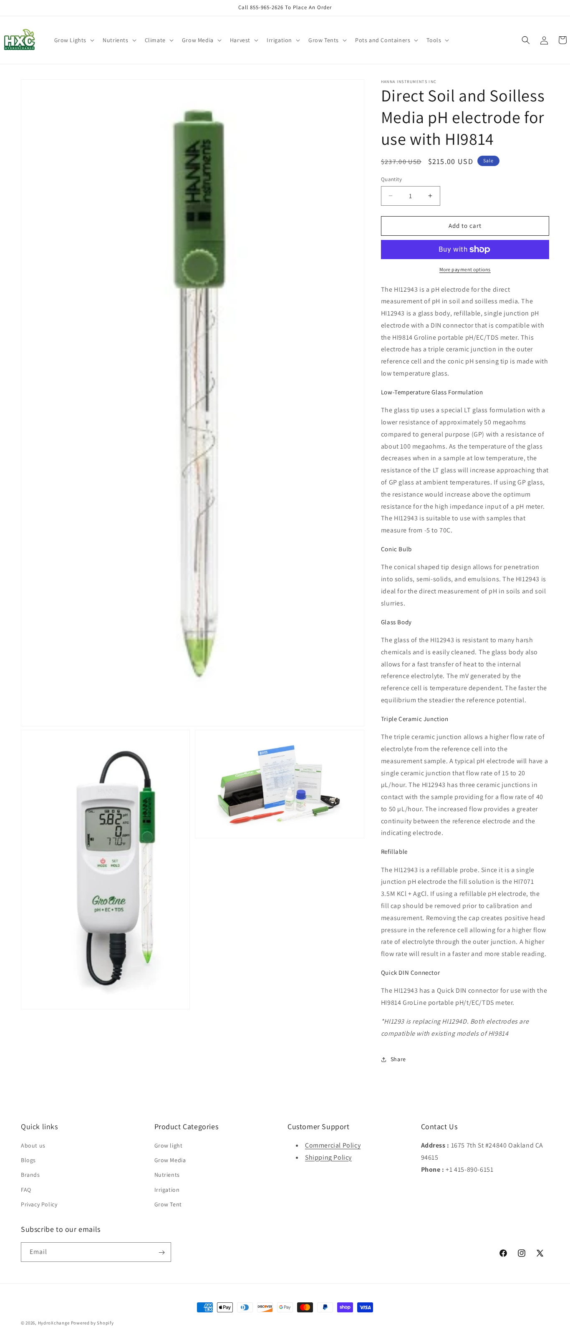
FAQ (26, 1189)
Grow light (168, 1145)
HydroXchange (54, 1323)
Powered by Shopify (92, 1323)
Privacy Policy (39, 1204)
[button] (73, 40)
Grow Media (170, 1160)
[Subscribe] (161, 1252)
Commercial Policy (333, 1145)
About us (33, 1145)
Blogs (28, 1160)
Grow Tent (168, 1204)
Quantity (391, 179)
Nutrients (167, 1175)
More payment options (465, 269)
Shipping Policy (328, 1157)
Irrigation (167, 1189)
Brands (30, 1175)
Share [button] (398, 1059)
